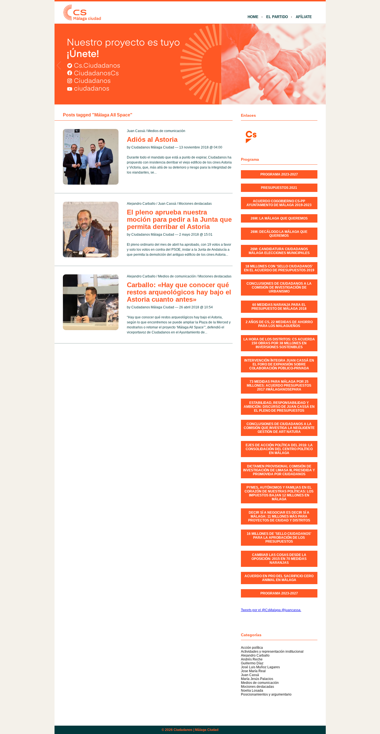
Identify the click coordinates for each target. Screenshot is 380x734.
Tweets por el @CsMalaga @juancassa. (271, 610)
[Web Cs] (250, 136)
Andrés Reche (252, 659)
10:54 (208, 307)
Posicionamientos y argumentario (266, 694)
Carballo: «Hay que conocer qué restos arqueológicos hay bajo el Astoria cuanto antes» (179, 292)
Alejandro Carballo (141, 204)
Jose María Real (253, 671)
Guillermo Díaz (252, 663)
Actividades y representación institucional (272, 651)
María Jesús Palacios (257, 679)
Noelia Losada (252, 690)
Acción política (252, 648)
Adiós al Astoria (152, 139)
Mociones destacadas (195, 204)
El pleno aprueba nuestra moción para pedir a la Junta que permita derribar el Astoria (179, 219)
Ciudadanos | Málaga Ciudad (196, 730)
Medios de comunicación (166, 131)
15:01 (208, 234)
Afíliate (304, 17)
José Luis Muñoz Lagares (260, 667)
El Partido (277, 17)
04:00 (218, 147)
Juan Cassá (136, 131)
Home (253, 17)
